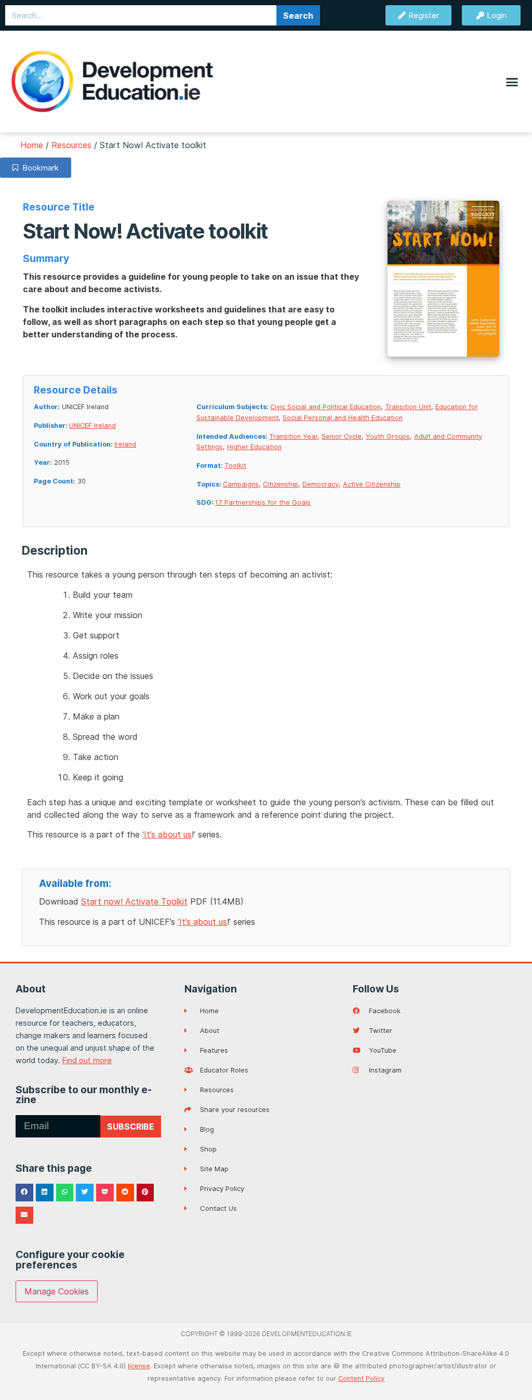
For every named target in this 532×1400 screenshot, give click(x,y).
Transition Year (293, 436)
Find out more (87, 1060)
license (139, 1366)
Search (298, 15)
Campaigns (241, 484)
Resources (71, 145)
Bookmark (38, 168)
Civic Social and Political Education (325, 407)
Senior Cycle (342, 436)
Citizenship (280, 484)
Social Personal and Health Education (343, 418)
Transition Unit (408, 407)
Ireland (125, 444)
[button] (512, 81)
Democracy (320, 484)
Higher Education (254, 447)
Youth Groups (388, 436)
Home (31, 145)
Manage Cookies (56, 1291)
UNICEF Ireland (92, 425)
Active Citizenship (372, 484)
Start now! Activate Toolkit (134, 901)
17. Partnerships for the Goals (263, 502)
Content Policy (361, 1378)
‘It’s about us (167, 834)
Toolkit (235, 465)
